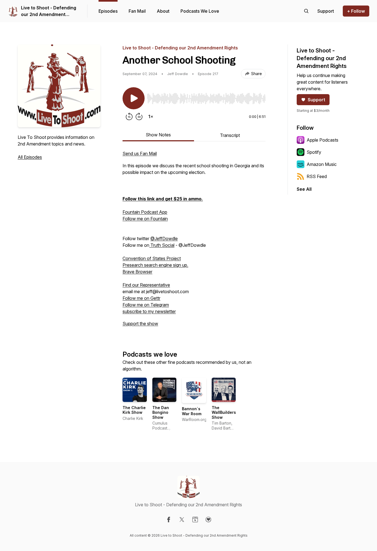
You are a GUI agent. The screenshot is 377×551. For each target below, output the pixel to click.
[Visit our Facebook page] (168, 519)
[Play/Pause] (134, 98)
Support (316, 99)
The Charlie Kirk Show (134, 410)
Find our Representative (146, 285)
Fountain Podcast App (145, 212)
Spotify (314, 152)
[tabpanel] (194, 241)
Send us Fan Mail (140, 153)
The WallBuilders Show (224, 412)
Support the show (140, 323)
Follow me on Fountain (145, 218)
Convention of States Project (152, 258)
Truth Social (161, 245)
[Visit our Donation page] (208, 519)
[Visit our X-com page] (182, 519)
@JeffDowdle (164, 238)
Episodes (108, 11)
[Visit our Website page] (195, 519)
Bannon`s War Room (191, 411)
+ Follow (356, 11)
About (163, 11)
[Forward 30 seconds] (139, 116)
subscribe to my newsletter (149, 311)
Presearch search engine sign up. (155, 265)
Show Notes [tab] (158, 134)
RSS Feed (317, 176)
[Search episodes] (306, 11)
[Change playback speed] (150, 116)
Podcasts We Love (199, 11)
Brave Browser (137, 271)
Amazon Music (322, 164)
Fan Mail (137, 11)
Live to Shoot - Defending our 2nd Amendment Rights (48, 11)
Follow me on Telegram (146, 305)
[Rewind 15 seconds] (129, 116)
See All (304, 189)
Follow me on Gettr (141, 298)
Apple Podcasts (322, 140)
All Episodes (30, 157)
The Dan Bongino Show (160, 412)
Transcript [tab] (230, 135)
